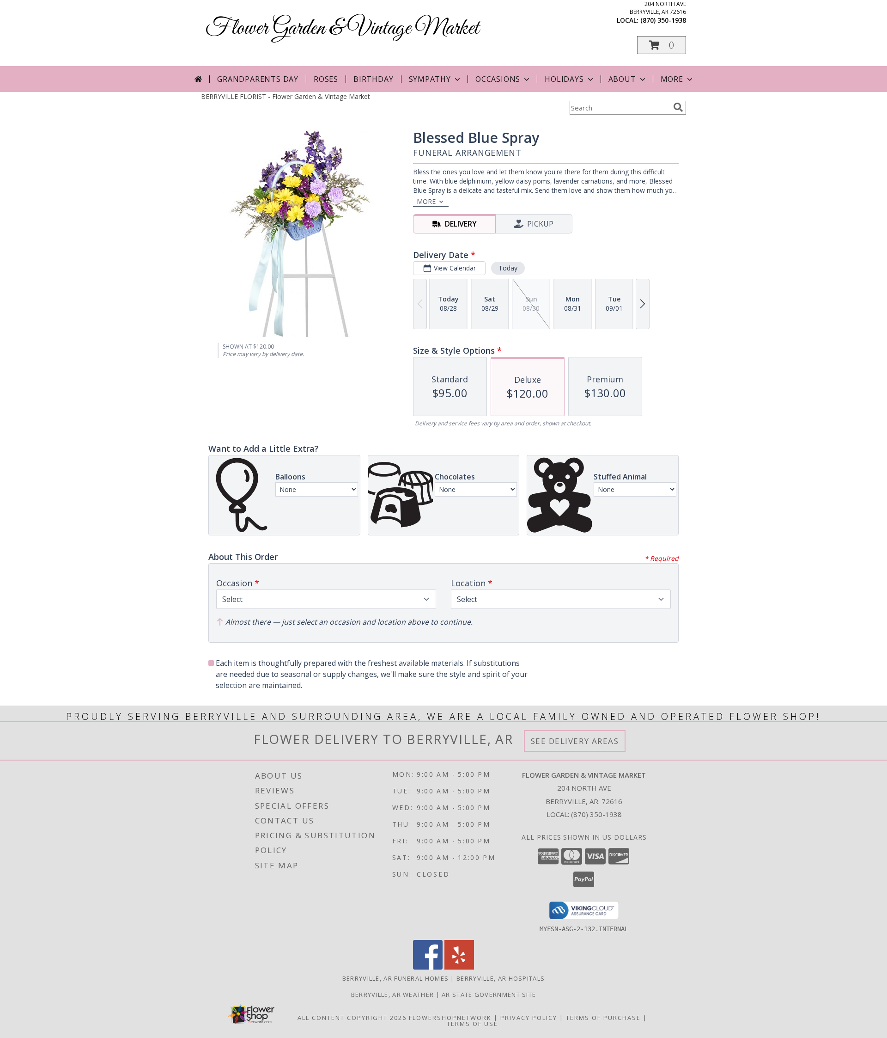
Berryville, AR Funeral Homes (395, 978)
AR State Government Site (489, 994)
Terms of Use (472, 1024)
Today (507, 268)
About (622, 79)
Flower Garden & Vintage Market (342, 28)
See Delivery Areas (575, 741)
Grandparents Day (257, 79)
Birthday (373, 79)
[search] (678, 107)
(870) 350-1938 (663, 20)
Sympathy (430, 79)
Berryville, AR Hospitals (500, 978)
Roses (326, 79)
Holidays (564, 79)
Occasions (497, 79)
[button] (661, 45)
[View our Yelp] (459, 967)
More (672, 79)
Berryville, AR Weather (392, 994)
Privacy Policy (528, 1017)
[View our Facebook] (428, 967)
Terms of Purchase (603, 1017)
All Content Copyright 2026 (352, 1017)
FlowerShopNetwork (450, 1017)
